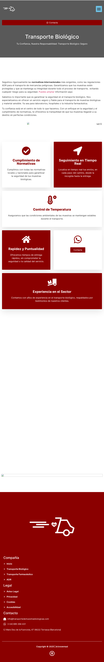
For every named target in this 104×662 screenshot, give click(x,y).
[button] (99, 9)
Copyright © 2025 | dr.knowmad (52, 646)
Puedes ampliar (46, 91)
